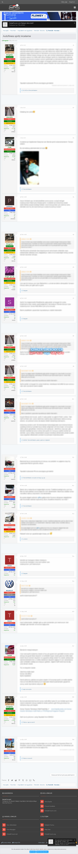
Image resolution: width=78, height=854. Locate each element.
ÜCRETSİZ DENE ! (64, 844)
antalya (13, 131)
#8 (73, 336)
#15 (73, 581)
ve (30, 90)
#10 (73, 399)
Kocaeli (13, 289)
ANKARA (13, 218)
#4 (73, 197)
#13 (73, 513)
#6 (73, 267)
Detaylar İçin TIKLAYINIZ (17, 25)
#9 (73, 366)
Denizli (13, 71)
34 (14, 605)
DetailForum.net (12, 834)
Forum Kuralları (50, 806)
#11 (73, 457)
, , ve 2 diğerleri (36, 440)
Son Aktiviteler (11, 825)
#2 (73, 107)
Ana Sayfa (48, 802)
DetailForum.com (50, 811)
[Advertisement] (39, 99)
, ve (34, 477)
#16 (73, 611)
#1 (73, 45)
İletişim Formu (49, 825)
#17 (73, 646)
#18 (73, 697)
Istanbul (13, 421)
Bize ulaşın (42, 842)
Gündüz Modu (7, 842)
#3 (73, 138)
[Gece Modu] (2, 2)
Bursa (13, 759)
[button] (75, 7)
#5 (73, 234)
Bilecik (13, 160)
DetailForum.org (50, 834)
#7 (73, 298)
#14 (73, 556)
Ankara (13, 507)
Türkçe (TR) (16, 842)
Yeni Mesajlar (10, 829)
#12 (73, 485)
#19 (73, 739)
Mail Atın (48, 829)
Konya (13, 320)
